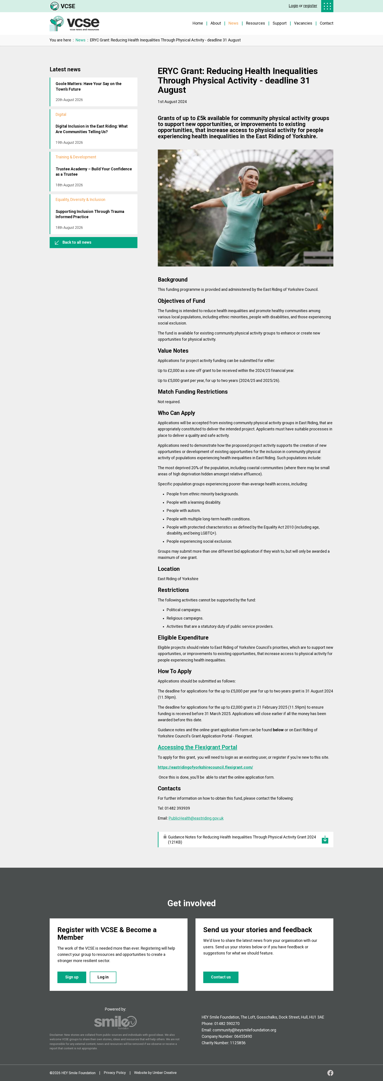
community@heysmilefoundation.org (244, 1030)
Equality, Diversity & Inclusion (80, 200)
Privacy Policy (115, 1073)
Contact (326, 23)
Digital (61, 115)
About (216, 23)
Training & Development (76, 157)
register (310, 6)
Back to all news (77, 242)
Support (280, 23)
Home (198, 23)
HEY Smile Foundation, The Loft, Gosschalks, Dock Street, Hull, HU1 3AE (263, 1017)
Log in (103, 977)
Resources (255, 23)
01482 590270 (227, 1023)
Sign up (71, 977)
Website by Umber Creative (155, 1073)
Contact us (221, 977)
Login (293, 6)
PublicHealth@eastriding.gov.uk (196, 818)
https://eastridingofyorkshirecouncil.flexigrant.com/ (205, 767)
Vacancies (303, 23)
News (233, 23)
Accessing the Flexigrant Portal (197, 747)
